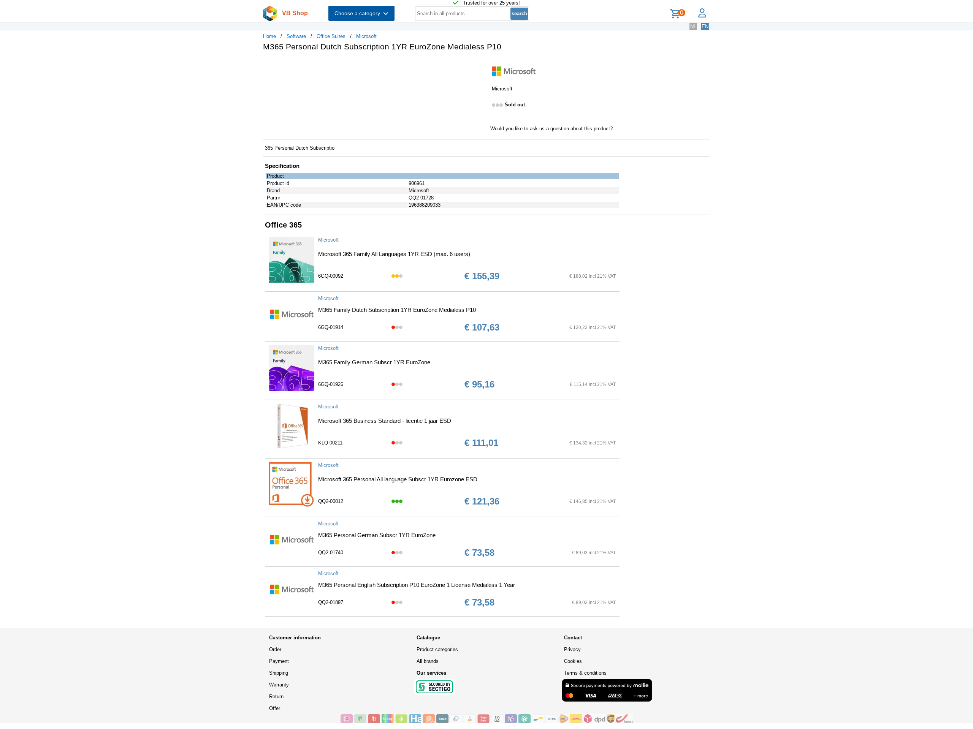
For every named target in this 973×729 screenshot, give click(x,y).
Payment (279, 661)
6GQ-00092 (330, 276)
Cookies (573, 661)
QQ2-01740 (330, 552)
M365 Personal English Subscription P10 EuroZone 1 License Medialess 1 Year (416, 585)
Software (296, 36)
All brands (428, 661)
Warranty (279, 685)
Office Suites (331, 36)
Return (276, 696)
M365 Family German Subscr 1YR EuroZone (374, 362)
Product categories (437, 649)
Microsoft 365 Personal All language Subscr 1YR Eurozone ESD (397, 479)
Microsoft (366, 36)
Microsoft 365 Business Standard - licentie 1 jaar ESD (384, 420)
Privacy (572, 649)
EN (705, 26)
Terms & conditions (585, 673)
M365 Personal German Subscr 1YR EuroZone (377, 535)
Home (269, 36)
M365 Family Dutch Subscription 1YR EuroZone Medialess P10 (397, 310)
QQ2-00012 (330, 501)
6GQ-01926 (330, 384)
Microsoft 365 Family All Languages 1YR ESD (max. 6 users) (394, 254)
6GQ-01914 (330, 327)
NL (693, 26)
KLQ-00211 (330, 443)
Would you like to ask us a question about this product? (551, 128)
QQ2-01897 (330, 602)
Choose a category (358, 13)
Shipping (278, 673)
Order (275, 649)
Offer (274, 708)
